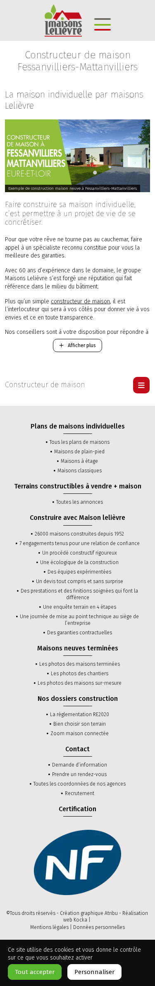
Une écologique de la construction (79, 562)
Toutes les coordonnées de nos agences (79, 784)
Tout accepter (35, 972)
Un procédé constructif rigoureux (79, 553)
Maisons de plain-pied (79, 452)
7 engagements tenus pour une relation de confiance (79, 543)
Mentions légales (49, 927)
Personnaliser (94, 972)
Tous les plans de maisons (80, 442)
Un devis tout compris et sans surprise (79, 581)
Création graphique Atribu (89, 913)
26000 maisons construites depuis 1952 (79, 534)
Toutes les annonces (79, 502)
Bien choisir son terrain (79, 724)
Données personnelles (99, 927)
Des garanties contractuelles (79, 633)
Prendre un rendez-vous (79, 774)
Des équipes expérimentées (79, 572)
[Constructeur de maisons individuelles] (63, 20)
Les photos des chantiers (79, 673)
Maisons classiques (79, 471)
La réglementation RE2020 (79, 714)
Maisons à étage (79, 461)
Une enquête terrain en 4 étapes (79, 607)
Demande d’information (79, 765)
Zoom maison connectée (79, 733)
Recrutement (79, 793)
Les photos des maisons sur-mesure (80, 683)
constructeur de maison (80, 301)
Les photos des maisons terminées (79, 664)
